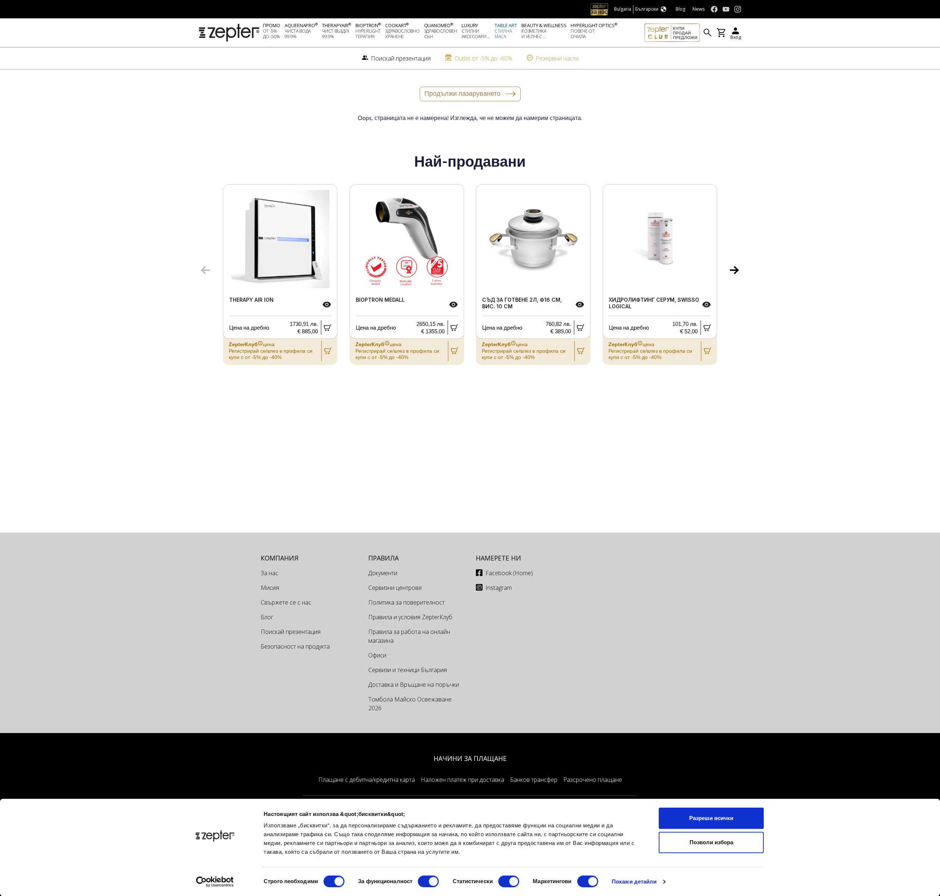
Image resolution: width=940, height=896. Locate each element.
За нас (269, 573)
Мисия (270, 588)
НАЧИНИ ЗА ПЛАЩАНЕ (470, 758)
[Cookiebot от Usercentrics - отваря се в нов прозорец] (215, 881)
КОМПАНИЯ (280, 558)
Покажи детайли (634, 881)
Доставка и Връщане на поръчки (413, 685)
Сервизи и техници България (407, 670)
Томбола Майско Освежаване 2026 (410, 703)
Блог (267, 617)
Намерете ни (498, 558)
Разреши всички (711, 818)
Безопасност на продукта (295, 646)
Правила (383, 558)
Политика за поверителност (406, 602)
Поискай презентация (291, 632)
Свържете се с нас (286, 602)
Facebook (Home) (509, 573)
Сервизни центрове (395, 588)
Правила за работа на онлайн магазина (409, 636)
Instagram (498, 588)
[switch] (428, 881)
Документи (382, 573)
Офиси (377, 655)
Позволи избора (711, 842)
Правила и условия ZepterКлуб (410, 617)
